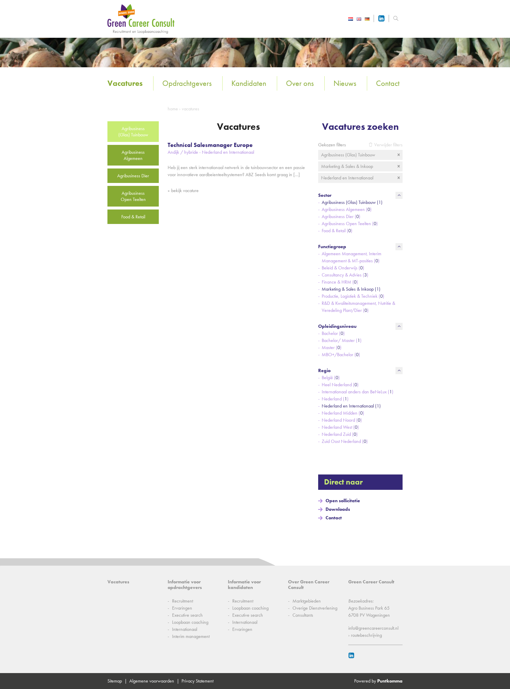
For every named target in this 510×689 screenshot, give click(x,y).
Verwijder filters (388, 145)
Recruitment (182, 601)
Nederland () (335, 399)
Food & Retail (133, 217)
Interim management (191, 636)
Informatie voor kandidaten (244, 584)
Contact (388, 83)
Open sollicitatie (343, 500)
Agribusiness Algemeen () (347, 209)
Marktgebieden (306, 601)
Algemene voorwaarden (151, 681)
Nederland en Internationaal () (351, 406)
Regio (324, 370)
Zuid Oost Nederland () (345, 441)
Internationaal (184, 629)
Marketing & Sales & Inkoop (347, 166)
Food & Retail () (337, 231)
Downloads (338, 509)
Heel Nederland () (340, 385)
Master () (331, 347)
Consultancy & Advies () (345, 275)
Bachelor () (333, 333)
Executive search (187, 615)
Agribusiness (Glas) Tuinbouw (133, 131)
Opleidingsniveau (337, 326)
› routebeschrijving (365, 635)
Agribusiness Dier (133, 176)
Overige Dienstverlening (314, 608)
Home (173, 109)
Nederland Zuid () (340, 434)
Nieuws (345, 83)
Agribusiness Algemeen (133, 155)
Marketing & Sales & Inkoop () (351, 289)
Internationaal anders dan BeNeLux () (357, 392)
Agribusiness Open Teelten (133, 196)
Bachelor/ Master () (342, 340)
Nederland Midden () (343, 413)
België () (331, 377)
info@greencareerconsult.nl (373, 628)
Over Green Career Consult (308, 584)
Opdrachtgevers (187, 83)
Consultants (302, 615)
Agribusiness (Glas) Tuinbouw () (352, 202)
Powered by (378, 681)
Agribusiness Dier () (341, 216)
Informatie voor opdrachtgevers (185, 584)
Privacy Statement (197, 681)
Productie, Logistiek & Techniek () (353, 296)
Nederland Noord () (342, 420)
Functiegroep (332, 246)
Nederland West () (340, 427)
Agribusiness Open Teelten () (350, 223)
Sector (324, 195)
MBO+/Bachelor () (341, 354)
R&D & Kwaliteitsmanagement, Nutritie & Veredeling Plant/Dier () (358, 306)
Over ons (300, 83)
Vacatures (125, 83)
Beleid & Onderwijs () (343, 268)
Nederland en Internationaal (347, 178)
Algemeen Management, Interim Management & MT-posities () (351, 257)
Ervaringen (182, 608)
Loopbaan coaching (190, 622)
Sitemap (114, 681)
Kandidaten (248, 83)
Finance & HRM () (340, 282)
